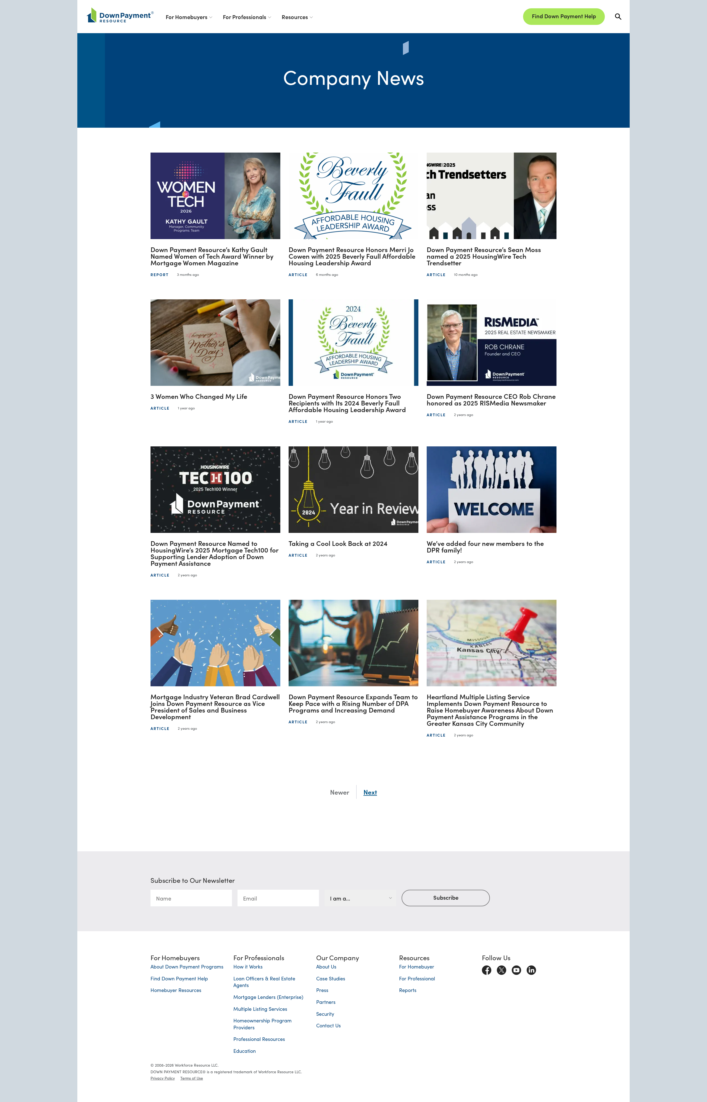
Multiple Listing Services (260, 1008)
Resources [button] (295, 16)
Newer (339, 792)
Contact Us (328, 1025)
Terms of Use (191, 1078)
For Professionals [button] (244, 16)
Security (325, 1013)
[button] (618, 17)
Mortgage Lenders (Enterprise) (268, 996)
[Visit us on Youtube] (516, 969)
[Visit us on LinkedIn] (531, 969)
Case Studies (330, 978)
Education (244, 1050)
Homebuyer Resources (176, 989)
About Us (326, 966)
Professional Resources (259, 1038)
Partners (326, 1001)
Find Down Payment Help (564, 16)
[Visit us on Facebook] (486, 969)
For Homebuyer (416, 966)
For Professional (417, 978)
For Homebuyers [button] (186, 16)
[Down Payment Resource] (120, 15)
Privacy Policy (163, 1078)
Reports (407, 989)
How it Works (248, 966)
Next (370, 792)
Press (322, 989)
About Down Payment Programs (187, 966)
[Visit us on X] (501, 969)
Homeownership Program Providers (262, 1024)
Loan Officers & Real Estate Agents (264, 982)
